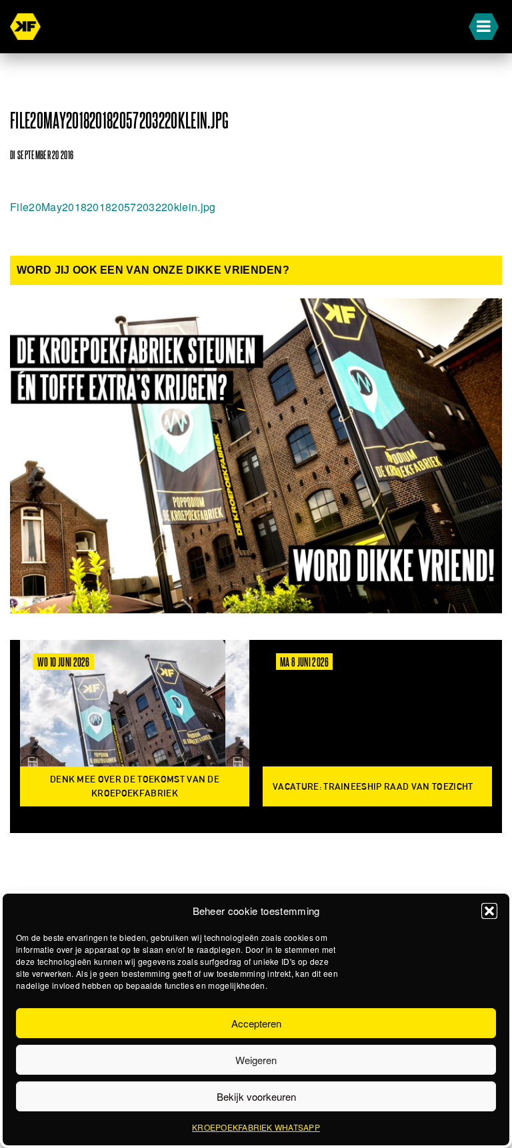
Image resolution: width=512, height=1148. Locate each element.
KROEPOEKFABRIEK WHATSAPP (256, 1127)
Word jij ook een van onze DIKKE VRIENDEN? (153, 270)
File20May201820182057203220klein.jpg (113, 206)
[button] (489, 911)
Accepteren (256, 1023)
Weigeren (256, 1060)
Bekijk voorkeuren (256, 1096)
